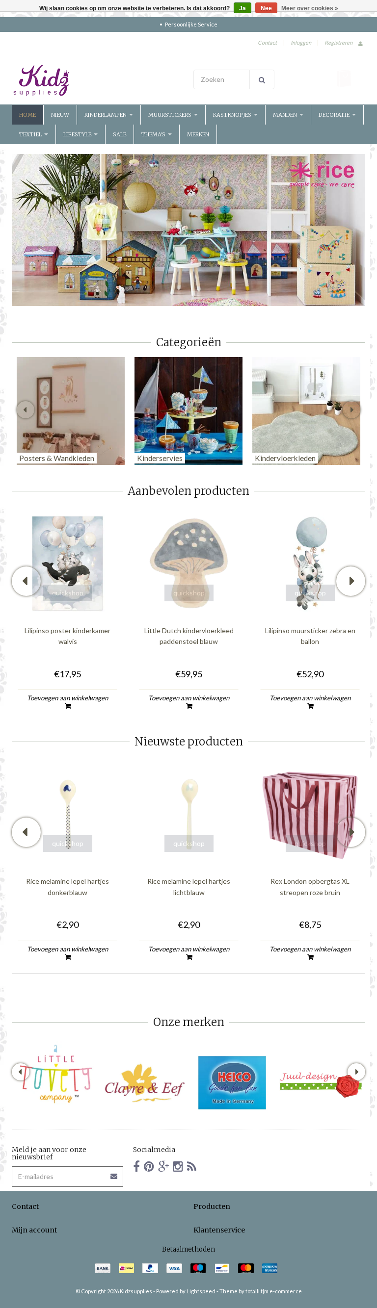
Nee (266, 8)
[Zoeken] (261, 79)
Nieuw (60, 114)
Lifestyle (78, 134)
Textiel (31, 134)
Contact (267, 42)
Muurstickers (170, 114)
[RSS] (191, 1166)
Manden (285, 114)
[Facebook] (136, 1166)
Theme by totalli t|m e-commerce (260, 1291)
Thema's (154, 134)
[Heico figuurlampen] (232, 1083)
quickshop (67, 593)
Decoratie (335, 114)
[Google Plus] (163, 1166)
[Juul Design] (321, 1083)
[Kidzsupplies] (98, 80)
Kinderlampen (106, 114)
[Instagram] (178, 1166)
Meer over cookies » (309, 8)
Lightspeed (201, 1291)
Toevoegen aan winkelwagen (67, 698)
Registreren (338, 42)
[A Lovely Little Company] (56, 1074)
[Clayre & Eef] (144, 1083)
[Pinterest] (149, 1166)
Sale (119, 134)
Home (27, 114)
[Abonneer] (114, 1173)
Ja (242, 8)
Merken (198, 134)
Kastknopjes (233, 114)
